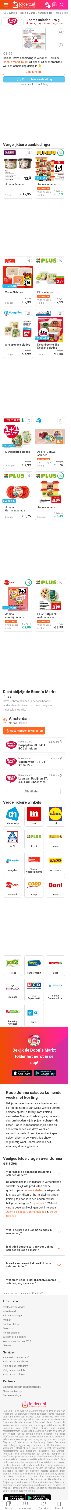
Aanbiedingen (45, 13)
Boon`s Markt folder (15, 62)
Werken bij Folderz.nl (14, 1336)
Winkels (13, 13)
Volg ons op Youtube (14, 1370)
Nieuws (7, 1345)
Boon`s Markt (27, 13)
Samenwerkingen (12, 1395)
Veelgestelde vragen (14, 1307)
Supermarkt (38, 1203)
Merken (7, 1319)
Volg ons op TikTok (14, 1374)
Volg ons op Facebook (15, 1361)
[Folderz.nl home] (23, 4)
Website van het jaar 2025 (17, 1341)
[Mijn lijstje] (54, 5)
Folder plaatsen (11, 1332)
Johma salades (33, 1190)
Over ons (8, 1328)
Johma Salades (16, 1211)
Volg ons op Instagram (15, 1365)
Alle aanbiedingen (13, 1315)
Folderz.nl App (11, 1324)
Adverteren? (9, 1311)
